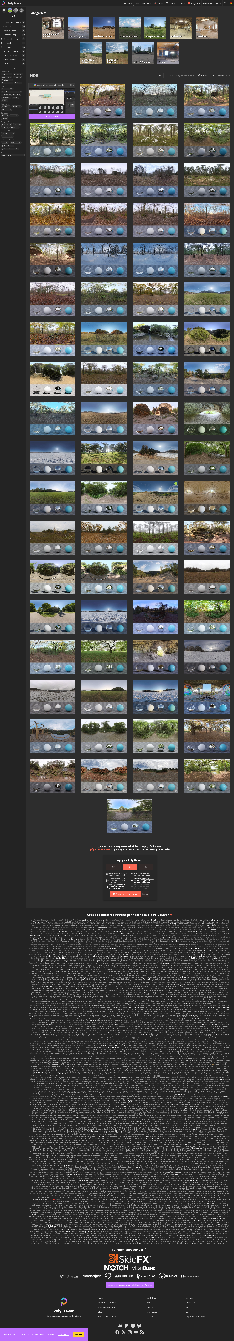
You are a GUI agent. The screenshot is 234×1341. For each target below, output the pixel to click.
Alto (4, 118)
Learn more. (63, 1334)
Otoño (5, 127)
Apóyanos (195, 3)
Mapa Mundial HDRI (107, 1316)
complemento (147, 879)
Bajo (5, 115)
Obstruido (16, 142)
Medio (14, 115)
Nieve (4, 101)
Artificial (16, 107)
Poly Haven (15, 3)
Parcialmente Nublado (11, 92)
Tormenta (6, 98)
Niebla (16, 95)
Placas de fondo (11, 149)
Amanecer (6, 74)
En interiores (8, 133)
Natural (6, 107)
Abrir (5, 142)
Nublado (6, 95)
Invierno (15, 127)
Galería (181, 3)
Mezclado (6, 109)
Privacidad (190, 1302)
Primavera (6, 124)
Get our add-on (52, 116)
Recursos (128, 3)
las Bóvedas (115, 882)
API (187, 1307)
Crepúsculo (7, 83)
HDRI (35, 75)
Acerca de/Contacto (212, 3)
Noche (18, 83)
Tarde (17, 77)
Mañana (18, 74)
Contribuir (151, 1298)
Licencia (189, 1298)
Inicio (100, 1298)
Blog (100, 1312)
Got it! (78, 1334)
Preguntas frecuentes (108, 1302)
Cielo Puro (8, 146)
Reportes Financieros (195, 1316)
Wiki (148, 1302)
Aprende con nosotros (142, 885)
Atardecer (7, 80)
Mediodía (6, 77)
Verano (17, 124)
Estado (149, 1316)
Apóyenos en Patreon (101, 849)
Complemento (144, 3)
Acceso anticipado (141, 873)
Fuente (149, 1307)
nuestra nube (118, 888)
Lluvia (15, 98)
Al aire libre (7, 136)
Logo (188, 1312)
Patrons (120, 915)
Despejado (7, 89)
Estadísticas (151, 1312)
